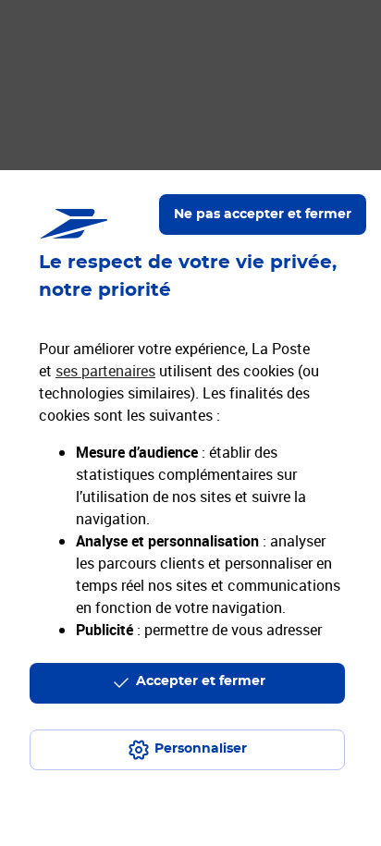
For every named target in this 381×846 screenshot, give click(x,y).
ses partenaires (105, 371)
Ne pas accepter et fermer (262, 214)
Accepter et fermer (200, 681)
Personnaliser (200, 748)
